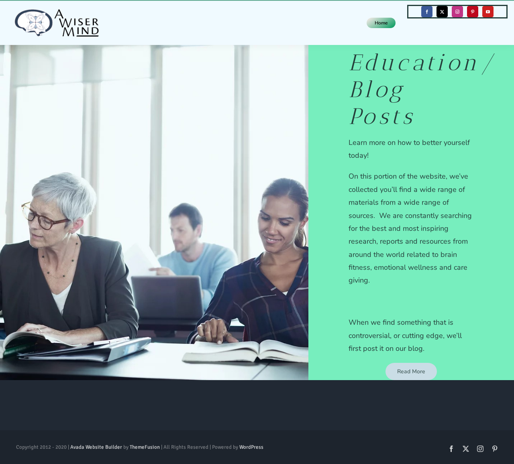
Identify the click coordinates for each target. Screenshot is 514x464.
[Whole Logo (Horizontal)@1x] (56, 12)
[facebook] (426, 11)
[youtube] (488, 11)
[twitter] (442, 11)
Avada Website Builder (96, 447)
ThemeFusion (145, 447)
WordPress (251, 447)
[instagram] (457, 11)
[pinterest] (472, 11)
